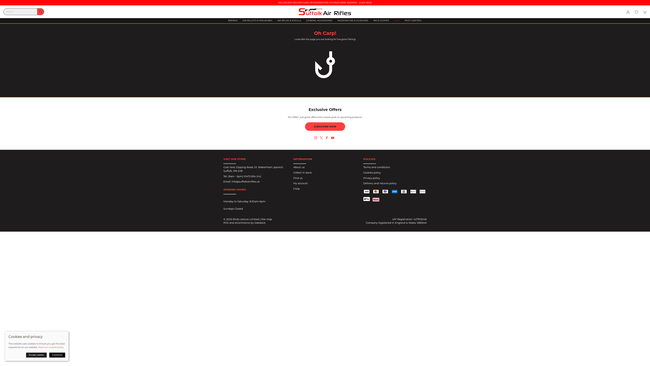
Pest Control (413, 20)
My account (300, 183)
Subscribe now (325, 126)
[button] (636, 12)
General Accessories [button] (319, 20)
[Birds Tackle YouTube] (332, 137)
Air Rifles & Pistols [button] (289, 20)
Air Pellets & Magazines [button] (257, 20)
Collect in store (302, 172)
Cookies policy (372, 172)
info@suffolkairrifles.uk (246, 181)
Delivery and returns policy (380, 183)
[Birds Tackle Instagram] (315, 137)
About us (299, 167)
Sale (397, 20)
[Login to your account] (628, 12)
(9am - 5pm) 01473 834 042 (244, 176)
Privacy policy (371, 178)
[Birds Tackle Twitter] (321, 137)
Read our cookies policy (51, 347)
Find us (297, 178)
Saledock (260, 222)
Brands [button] (232, 20)
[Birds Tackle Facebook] (327, 137)
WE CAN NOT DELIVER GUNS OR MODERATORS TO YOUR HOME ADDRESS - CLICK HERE (325, 2)
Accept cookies (36, 355)
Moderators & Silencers (353, 20)
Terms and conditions (376, 167)
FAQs (296, 188)
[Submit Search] (40, 11)
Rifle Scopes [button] (381, 20)
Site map (266, 219)
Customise (57, 355)
